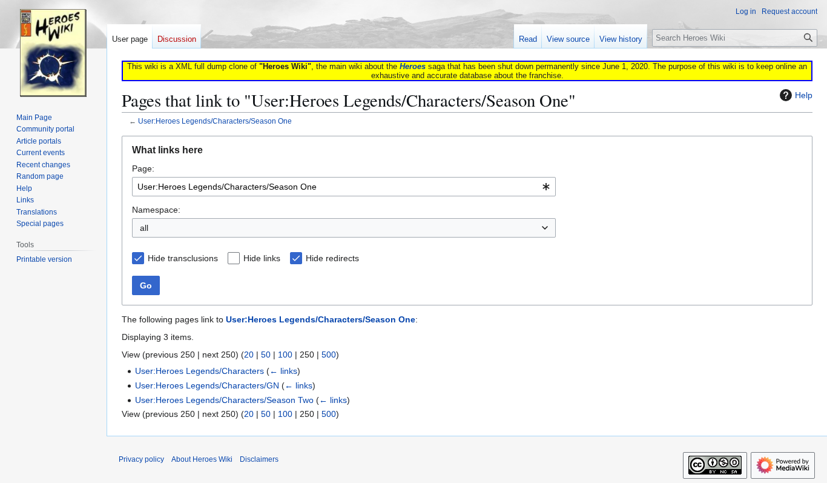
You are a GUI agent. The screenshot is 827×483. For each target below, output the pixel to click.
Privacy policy (141, 459)
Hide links (261, 258)
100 (285, 354)
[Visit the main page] (53, 48)
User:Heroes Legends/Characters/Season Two (224, 400)
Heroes (413, 66)
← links (283, 371)
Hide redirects (332, 258)
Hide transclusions (183, 258)
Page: (143, 168)
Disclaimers (259, 459)
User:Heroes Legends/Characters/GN (207, 385)
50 (266, 354)
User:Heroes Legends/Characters (199, 371)
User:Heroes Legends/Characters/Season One (215, 121)
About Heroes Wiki (201, 459)
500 (328, 354)
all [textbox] (144, 228)
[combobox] (344, 186)
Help (803, 95)
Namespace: (156, 210)
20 (249, 354)
